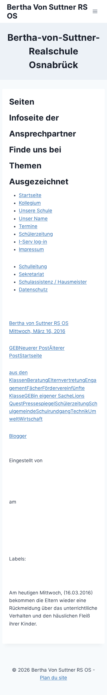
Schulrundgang (53, 411)
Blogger (18, 436)
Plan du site (53, 677)
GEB (14, 348)
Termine (28, 226)
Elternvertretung (66, 380)
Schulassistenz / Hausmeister (53, 282)
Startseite (30, 195)
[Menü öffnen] (95, 11)
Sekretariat (31, 274)
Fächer (34, 388)
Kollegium (30, 203)
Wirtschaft (31, 419)
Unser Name (33, 218)
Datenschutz (33, 289)
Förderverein (56, 388)
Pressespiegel (39, 403)
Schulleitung (33, 266)
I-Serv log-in (33, 241)
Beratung (37, 380)
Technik (79, 411)
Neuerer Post (34, 348)
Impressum (31, 249)
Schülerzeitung (36, 234)
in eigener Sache (53, 396)
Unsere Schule (35, 210)
